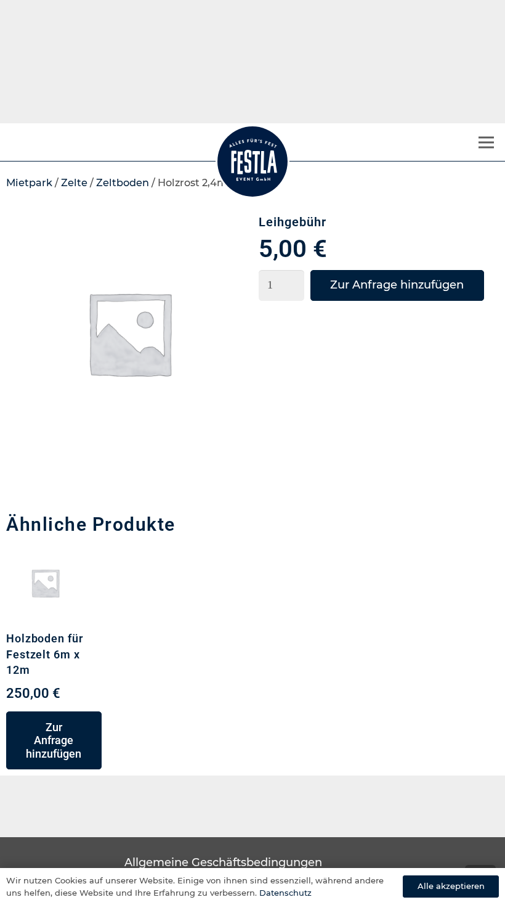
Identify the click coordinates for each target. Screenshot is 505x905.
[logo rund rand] (252, 162)
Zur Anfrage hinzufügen (397, 285)
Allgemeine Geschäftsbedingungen (223, 862)
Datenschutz (285, 893)
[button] (54, 740)
